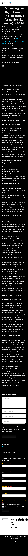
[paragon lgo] (6, 3)
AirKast (21, 536)
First (3, 472)
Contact (14, 522)
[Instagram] (19, 519)
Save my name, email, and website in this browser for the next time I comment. (13, 429)
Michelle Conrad (15, 389)
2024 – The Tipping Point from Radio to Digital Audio (13, 41)
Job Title (4, 493)
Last (3, 478)
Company (7, 486)
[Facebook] (22, 519)
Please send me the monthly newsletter (15, 506)
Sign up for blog (14, 526)
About (13, 520)
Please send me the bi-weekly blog (14, 504)
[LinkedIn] (26, 519)
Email (6, 463)
